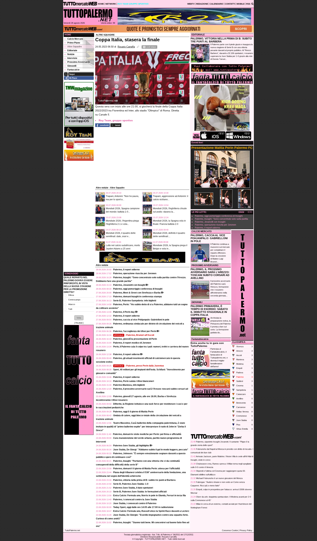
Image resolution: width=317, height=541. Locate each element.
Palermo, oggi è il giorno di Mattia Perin (133, 411)
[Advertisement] (79, 216)
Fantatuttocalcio (200, 339)
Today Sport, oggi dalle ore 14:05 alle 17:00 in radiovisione (143, 507)
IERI (250, 212)
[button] (78, 317)
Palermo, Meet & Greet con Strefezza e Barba (137, 292)
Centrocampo (74, 300)
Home (68, 34)
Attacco (71, 304)
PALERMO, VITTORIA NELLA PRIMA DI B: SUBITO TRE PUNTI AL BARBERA (221, 40)
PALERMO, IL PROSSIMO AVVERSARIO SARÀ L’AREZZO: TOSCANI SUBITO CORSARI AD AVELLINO (210, 273)
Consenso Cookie (230, 530)
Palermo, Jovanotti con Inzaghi (129, 285)
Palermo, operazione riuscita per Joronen (134, 273)
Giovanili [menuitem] (71, 66)
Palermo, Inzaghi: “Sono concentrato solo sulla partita (221, 219)
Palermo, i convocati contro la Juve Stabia (135, 499)
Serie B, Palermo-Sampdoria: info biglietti (134, 300)
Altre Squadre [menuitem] (74, 46)
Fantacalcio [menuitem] (73, 69)
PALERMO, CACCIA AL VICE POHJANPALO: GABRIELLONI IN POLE (209, 238)
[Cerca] (252, 4)
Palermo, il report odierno (126, 269)
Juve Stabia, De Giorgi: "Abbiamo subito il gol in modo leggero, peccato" (150, 449)
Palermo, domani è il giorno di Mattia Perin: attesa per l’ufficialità (146, 468)
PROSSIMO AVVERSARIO (205, 265)
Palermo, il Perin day (124, 312)
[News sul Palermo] (88, 15)
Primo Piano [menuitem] (73, 42)
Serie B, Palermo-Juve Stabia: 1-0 (130, 484)
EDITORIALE (198, 34)
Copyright (138, 539)
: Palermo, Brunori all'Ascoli (134, 335)
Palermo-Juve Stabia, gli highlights (131, 445)
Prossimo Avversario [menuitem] (78, 62)
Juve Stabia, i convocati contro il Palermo (134, 503)
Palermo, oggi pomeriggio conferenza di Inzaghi (137, 289)
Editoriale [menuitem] (72, 50)
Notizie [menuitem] (70, 54)
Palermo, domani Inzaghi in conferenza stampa (137, 296)
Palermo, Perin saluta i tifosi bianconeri (133, 381)
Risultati (78, 323)
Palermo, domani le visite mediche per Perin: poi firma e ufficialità (147, 434)
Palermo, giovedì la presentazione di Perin (135, 339)
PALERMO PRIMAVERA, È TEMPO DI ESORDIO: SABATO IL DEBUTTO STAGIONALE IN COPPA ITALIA (209, 310)
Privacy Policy (246, 530)
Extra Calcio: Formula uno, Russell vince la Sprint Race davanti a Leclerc (151, 511)
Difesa (71, 295)
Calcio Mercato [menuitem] (75, 39)
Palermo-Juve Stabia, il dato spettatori (133, 487)
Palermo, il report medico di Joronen (132, 343)
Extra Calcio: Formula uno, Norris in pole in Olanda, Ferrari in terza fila (149, 495)
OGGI (241, 212)
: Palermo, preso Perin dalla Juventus (139, 365)
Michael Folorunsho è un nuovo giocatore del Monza (219, 478)
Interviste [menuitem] (72, 58)
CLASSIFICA (238, 342)
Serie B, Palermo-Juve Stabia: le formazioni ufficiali (140, 491)
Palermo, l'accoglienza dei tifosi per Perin (134, 331)
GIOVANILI (197, 302)
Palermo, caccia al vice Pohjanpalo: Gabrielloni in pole (141, 319)
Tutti (70, 309)
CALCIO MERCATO (202, 231)
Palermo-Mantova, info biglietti (129, 385)
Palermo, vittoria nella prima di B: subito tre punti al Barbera (144, 480)
